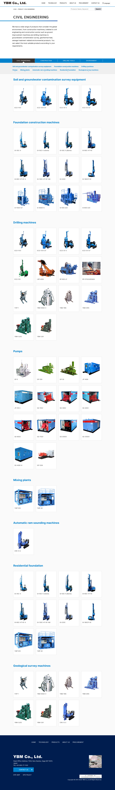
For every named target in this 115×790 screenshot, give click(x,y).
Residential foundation (68, 70)
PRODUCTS (55, 742)
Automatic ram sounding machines (45, 70)
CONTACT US (95, 3)
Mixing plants (25, 70)
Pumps (15, 70)
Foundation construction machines (66, 66)
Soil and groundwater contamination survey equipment (32, 66)
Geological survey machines (88, 70)
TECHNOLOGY (52, 3)
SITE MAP (16, 775)
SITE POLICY (27, 775)
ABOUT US (66, 742)
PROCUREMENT (83, 3)
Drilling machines (87, 66)
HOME (43, 3)
